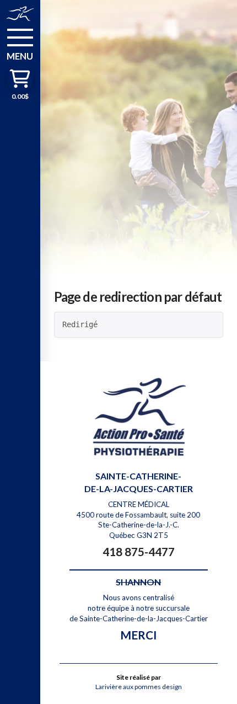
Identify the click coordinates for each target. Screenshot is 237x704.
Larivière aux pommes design (138, 686)
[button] (20, 43)
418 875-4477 (139, 551)
